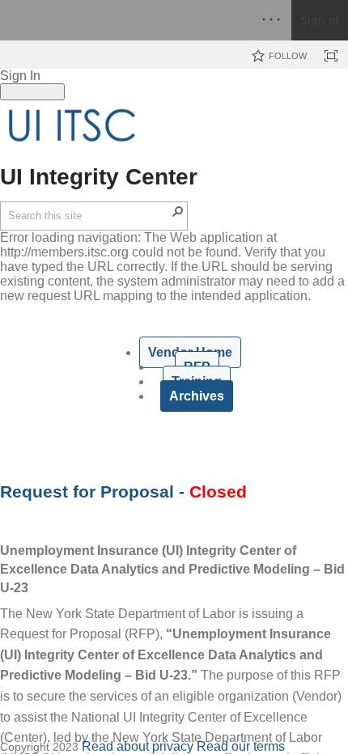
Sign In (20, 76)
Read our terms (241, 746)
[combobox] (89, 216)
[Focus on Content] (331, 56)
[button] (178, 211)
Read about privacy (137, 746)
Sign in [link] (320, 20)
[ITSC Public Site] (73, 125)
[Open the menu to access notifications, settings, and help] (271, 20)
